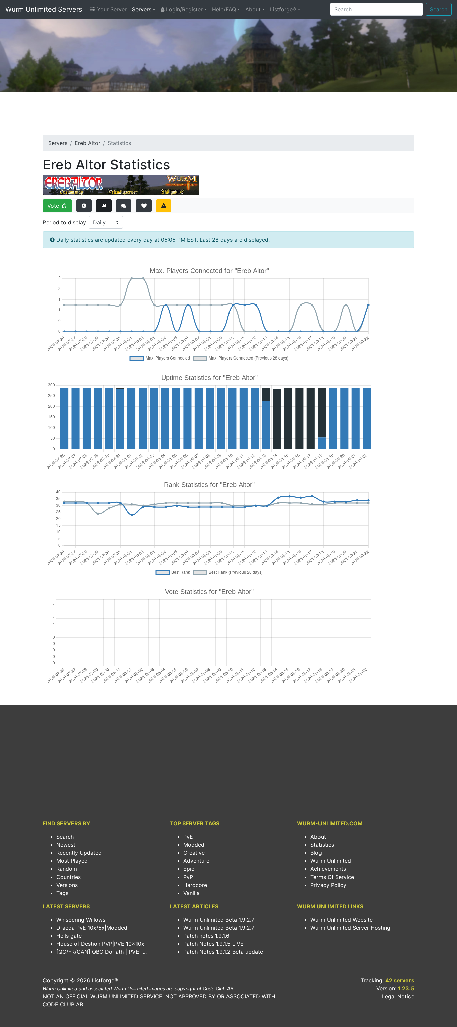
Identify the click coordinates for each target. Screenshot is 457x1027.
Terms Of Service (332, 877)
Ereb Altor (87, 143)
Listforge (103, 980)
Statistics (322, 844)
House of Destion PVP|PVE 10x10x (100, 943)
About (253, 9)
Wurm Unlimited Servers (43, 9)
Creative (194, 852)
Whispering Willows (80, 919)
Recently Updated (79, 852)
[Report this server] (164, 205)
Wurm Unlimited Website (341, 919)
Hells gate (69, 935)
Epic (188, 868)
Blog (316, 852)
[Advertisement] (228, 115)
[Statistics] (104, 205)
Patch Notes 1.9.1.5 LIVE (213, 943)
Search (438, 9)
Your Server (111, 9)
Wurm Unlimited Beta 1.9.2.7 (218, 919)
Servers (141, 9)
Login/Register (183, 9)
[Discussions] (124, 205)
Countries (68, 877)
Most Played (72, 860)
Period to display (64, 222)
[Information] (84, 205)
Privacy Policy (328, 885)
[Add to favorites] (144, 205)
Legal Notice (398, 996)
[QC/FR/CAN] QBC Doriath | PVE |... (101, 951)
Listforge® (283, 9)
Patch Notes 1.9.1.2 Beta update (223, 951)
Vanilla (191, 893)
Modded (193, 844)
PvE (188, 836)
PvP (188, 877)
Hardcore (195, 885)
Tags (62, 893)
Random (66, 868)
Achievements (328, 868)
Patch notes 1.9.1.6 (206, 935)
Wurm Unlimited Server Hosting (350, 927)
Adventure (196, 860)
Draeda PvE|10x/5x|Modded (91, 927)
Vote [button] (54, 205)
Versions (67, 885)
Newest (65, 844)
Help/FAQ (224, 9)
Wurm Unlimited (330, 860)
